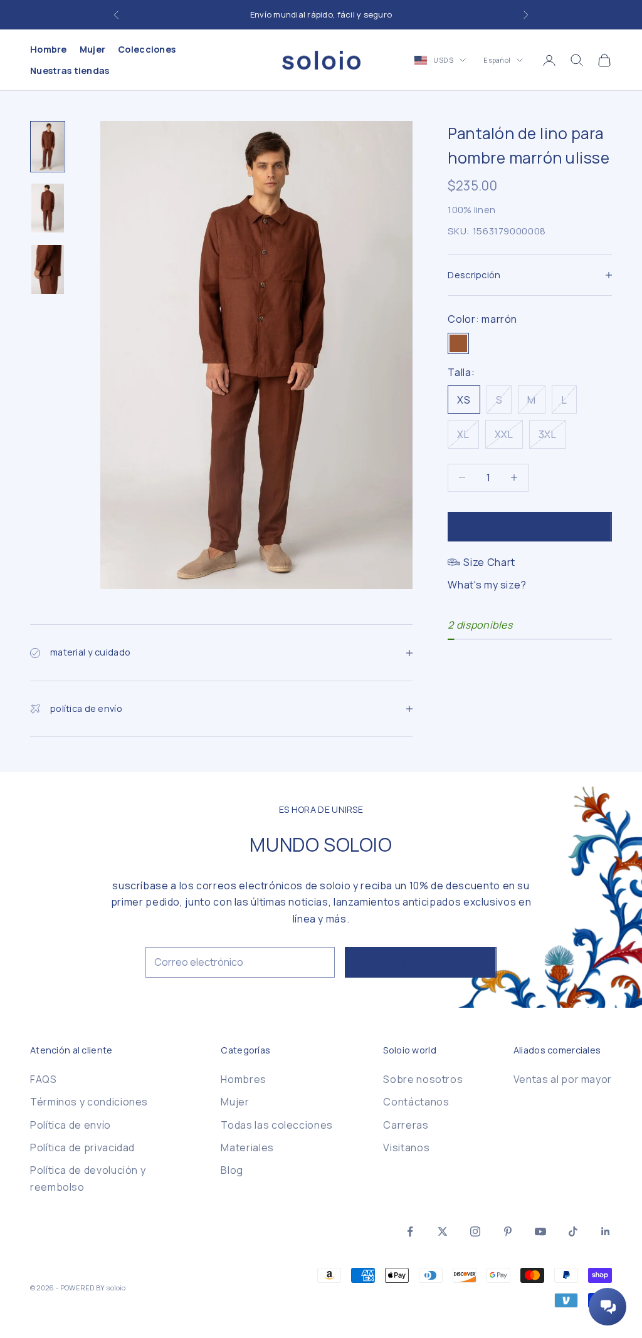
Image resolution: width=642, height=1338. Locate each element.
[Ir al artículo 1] (47, 146)
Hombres (243, 1079)
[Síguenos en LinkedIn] (605, 1231)
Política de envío (70, 1125)
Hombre (48, 49)
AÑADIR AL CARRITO (529, 526)
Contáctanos (416, 1102)
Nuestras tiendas (70, 70)
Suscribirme (421, 961)
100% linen (471, 210)
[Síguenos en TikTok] (573, 1231)
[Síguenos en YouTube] (540, 1231)
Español (496, 60)
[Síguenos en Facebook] (410, 1231)
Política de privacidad (82, 1147)
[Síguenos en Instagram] (475, 1231)
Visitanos (406, 1147)
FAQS (43, 1079)
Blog (232, 1170)
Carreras (405, 1125)
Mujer (92, 49)
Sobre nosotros (423, 1079)
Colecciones (147, 49)
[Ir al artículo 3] (47, 269)
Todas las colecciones (276, 1125)
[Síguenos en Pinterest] (508, 1231)
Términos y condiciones (89, 1102)
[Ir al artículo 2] (47, 208)
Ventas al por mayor (562, 1079)
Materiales (247, 1147)
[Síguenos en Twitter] (442, 1231)
